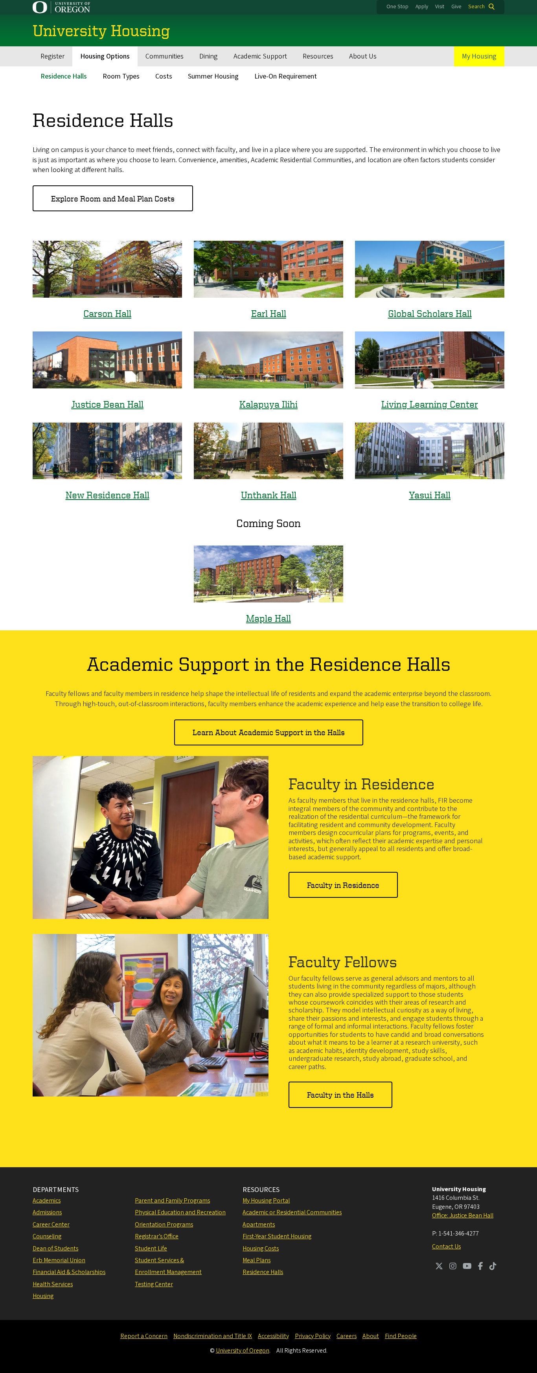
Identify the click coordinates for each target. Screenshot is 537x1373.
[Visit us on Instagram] (453, 1267)
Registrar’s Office (156, 1236)
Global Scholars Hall (430, 313)
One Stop (397, 7)
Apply (422, 7)
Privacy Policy (313, 1336)
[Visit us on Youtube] (467, 1267)
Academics (47, 1200)
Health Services (53, 1284)
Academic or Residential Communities (292, 1212)
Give (456, 7)
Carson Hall (107, 313)
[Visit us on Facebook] (480, 1267)
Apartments (259, 1224)
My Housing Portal (266, 1200)
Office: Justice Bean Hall (462, 1215)
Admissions (47, 1212)
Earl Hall (268, 313)
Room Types (121, 76)
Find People (401, 1336)
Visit (439, 7)
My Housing (479, 56)
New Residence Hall (107, 495)
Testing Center (154, 1284)
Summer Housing (213, 76)
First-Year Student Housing (277, 1236)
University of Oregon (242, 1350)
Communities (164, 56)
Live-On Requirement (285, 76)
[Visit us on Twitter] (439, 1267)
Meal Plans (256, 1260)
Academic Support (260, 56)
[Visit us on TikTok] (493, 1267)
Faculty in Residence (343, 885)
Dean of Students (55, 1248)
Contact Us (446, 1246)
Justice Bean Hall (107, 404)
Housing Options (105, 56)
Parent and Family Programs (172, 1200)
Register (52, 56)
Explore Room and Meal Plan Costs (113, 198)
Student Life (151, 1248)
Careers (347, 1336)
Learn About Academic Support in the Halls (269, 732)
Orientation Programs (164, 1224)
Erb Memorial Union (59, 1260)
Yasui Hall (430, 495)
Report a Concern (143, 1336)
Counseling (47, 1236)
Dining (208, 56)
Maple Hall (268, 618)
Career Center (51, 1224)
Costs (163, 76)
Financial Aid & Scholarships (69, 1272)
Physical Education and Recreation (180, 1212)
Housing (43, 1296)
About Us (363, 56)
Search (476, 7)
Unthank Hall (268, 495)
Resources (318, 56)
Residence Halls (63, 76)
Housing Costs (261, 1248)
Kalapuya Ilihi (268, 404)
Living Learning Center (429, 404)
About (370, 1336)
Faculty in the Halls (340, 1094)
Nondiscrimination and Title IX (212, 1336)
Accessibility (273, 1336)
